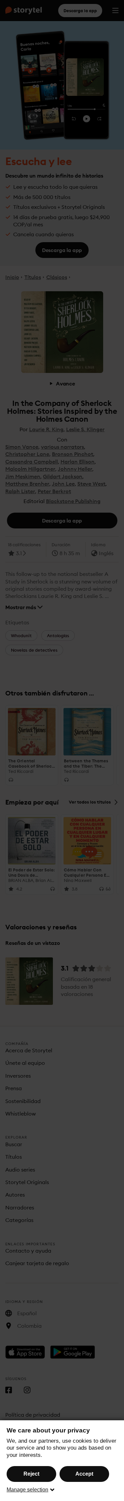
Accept (84, 1474)
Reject (31, 1474)
